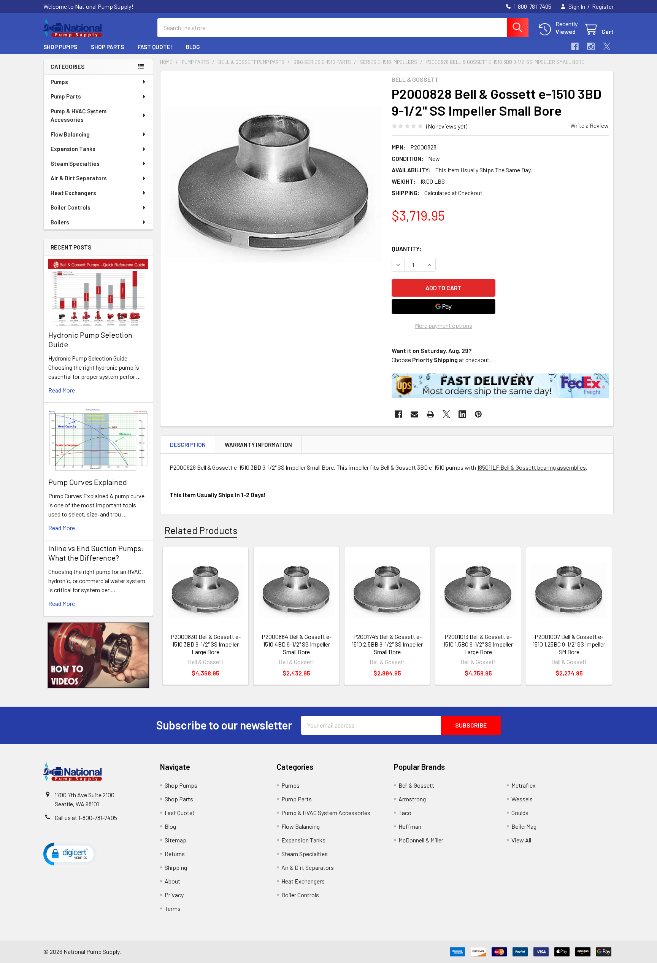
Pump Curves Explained (87, 481)
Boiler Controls (70, 207)
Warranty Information (258, 444)
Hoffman (409, 826)
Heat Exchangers (73, 192)
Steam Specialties (75, 163)
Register (603, 6)
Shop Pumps (60, 46)
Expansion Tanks (73, 148)
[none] (273, 184)
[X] (607, 46)
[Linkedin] (462, 414)
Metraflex (523, 785)
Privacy (174, 894)
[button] (98, 655)
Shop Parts (107, 46)
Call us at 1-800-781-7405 (86, 817)
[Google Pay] (444, 306)
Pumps (59, 81)
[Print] (430, 414)
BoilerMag (523, 826)
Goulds (519, 812)
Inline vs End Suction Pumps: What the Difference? (95, 552)
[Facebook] (575, 46)
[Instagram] (591, 46)
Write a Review (589, 125)
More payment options (443, 325)
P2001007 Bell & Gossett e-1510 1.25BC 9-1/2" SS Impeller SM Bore (569, 644)
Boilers (60, 222)
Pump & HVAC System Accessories (78, 115)
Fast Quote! (155, 46)
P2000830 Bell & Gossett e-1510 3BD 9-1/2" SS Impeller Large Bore (206, 644)
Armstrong (412, 798)
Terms (173, 908)
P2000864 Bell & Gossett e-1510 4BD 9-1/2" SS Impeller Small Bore (297, 644)
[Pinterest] (478, 414)
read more (61, 390)
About (172, 881)
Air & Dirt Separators (79, 178)
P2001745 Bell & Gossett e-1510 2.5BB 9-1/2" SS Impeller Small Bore (387, 644)
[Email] (414, 414)
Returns (175, 853)
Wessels (522, 798)
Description (188, 444)
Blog (193, 46)
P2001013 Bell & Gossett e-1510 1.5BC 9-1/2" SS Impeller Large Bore (478, 644)
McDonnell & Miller (420, 840)
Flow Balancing (70, 134)
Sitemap (175, 840)
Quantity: (407, 248)
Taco (404, 812)
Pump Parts (66, 96)
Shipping (176, 867)
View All (521, 840)
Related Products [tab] (201, 530)
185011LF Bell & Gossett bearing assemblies (531, 467)
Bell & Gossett (416, 785)
